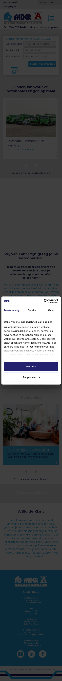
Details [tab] (32, 310)
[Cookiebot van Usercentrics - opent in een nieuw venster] (44, 301)
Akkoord (31, 366)
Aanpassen (29, 377)
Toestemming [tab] (12, 310)
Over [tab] (51, 310)
